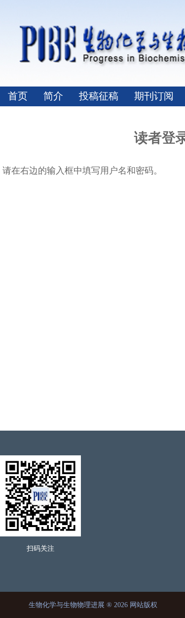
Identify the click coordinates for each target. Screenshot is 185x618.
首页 (18, 95)
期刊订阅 (154, 95)
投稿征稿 (98, 95)
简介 (53, 95)
